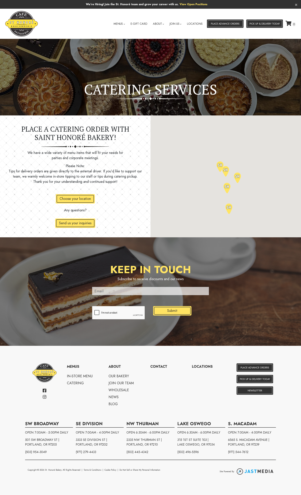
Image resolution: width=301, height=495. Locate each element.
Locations (195, 24)
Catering (75, 383)
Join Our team (121, 383)
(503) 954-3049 (36, 452)
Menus (118, 24)
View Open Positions (193, 4)
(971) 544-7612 (238, 452)
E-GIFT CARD (138, 24)
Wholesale (119, 390)
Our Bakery (119, 376)
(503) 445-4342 (137, 452)
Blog (113, 404)
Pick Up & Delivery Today (255, 379)
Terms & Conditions (92, 469)
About (157, 24)
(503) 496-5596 (188, 452)
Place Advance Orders (225, 23)
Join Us (174, 24)
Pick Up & (265, 23)
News (114, 397)
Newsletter (255, 390)
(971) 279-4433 (86, 452)
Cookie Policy (110, 469)
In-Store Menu (80, 376)
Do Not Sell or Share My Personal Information (139, 469)
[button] (225, 171)
